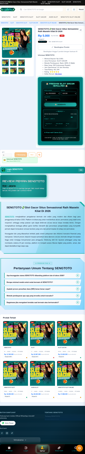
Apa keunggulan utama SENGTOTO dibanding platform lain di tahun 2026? (35, 275)
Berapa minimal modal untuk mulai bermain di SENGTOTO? (30, 282)
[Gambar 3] (21, 62)
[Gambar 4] (5, 70)
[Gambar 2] (13, 62)
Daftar (42, 451)
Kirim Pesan (9, 423)
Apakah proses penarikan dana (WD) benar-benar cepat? (28, 289)
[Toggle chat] (79, 448)
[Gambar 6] (21, 70)
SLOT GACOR (66, 2)
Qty (3, 152)
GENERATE (60, 104)
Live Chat (76, 451)
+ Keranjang (20, 155)
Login (26, 451)
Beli (32, 155)
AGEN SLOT (53, 17)
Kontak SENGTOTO (52, 419)
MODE (63, 90)
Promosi (9, 451)
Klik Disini (58, 74)
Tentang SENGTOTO (52, 416)
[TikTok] (12, 433)
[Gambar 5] (13, 70)
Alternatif (59, 451)
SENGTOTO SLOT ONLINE (70, 17)
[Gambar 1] (5, 62)
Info (81, 170)
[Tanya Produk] (39, 154)
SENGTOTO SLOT (54, 2)
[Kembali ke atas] (80, 442)
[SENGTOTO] (7, 9)
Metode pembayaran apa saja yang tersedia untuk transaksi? (30, 296)
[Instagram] (7, 433)
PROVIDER (48, 90)
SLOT (44, 2)
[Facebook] (2, 433)
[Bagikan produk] (80, 30)
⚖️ (74, 9)
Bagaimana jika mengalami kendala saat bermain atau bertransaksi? (33, 302)
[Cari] (21, 9)
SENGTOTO (6, 17)
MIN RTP (47, 97)
